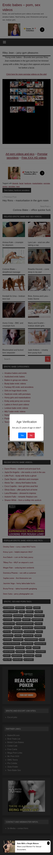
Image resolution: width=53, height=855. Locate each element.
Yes (22, 435)
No (31, 435)
